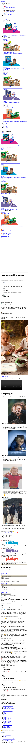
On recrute (5, 712)
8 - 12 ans (5, 104)
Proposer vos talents (7, 711)
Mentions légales (7, 735)
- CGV (5, 737)
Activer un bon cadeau (8, 708)
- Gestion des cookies (8, 740)
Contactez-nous (6, 707)
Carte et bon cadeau (7, 725)
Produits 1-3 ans (7, 717)
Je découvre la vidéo (5, 376)
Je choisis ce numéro (5, 593)
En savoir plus (4, 573)
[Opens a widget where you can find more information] (22, 741)
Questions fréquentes (8, 706)
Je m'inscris (3, 699)
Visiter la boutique (7, 14)
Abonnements (6, 723)
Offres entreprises (7, 727)
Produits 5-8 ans (7, 719)
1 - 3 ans (5, 19)
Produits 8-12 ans (7, 721)
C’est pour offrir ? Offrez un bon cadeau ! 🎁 (9, 532)
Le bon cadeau (4, 228)
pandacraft (3, 1)
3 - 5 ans (5, 36)
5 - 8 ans (5, 70)
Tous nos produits (7, 722)
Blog (4, 714)
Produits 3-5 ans (7, 718)
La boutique (3, 232)
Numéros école (6, 726)
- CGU (5, 736)
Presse (4, 713)
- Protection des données (9, 739)
